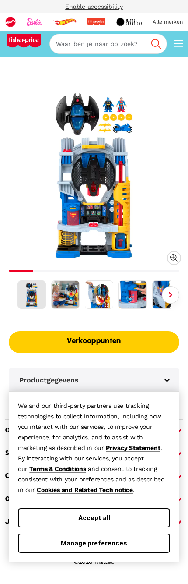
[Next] (170, 295)
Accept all (94, 517)
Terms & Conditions (57, 468)
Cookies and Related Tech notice (85, 489)
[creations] (129, 22)
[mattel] (10, 22)
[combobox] (108, 44)
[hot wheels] (64, 22)
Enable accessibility (94, 7)
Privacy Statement (133, 447)
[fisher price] (96, 22)
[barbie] (34, 22)
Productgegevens (49, 380)
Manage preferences (94, 543)
